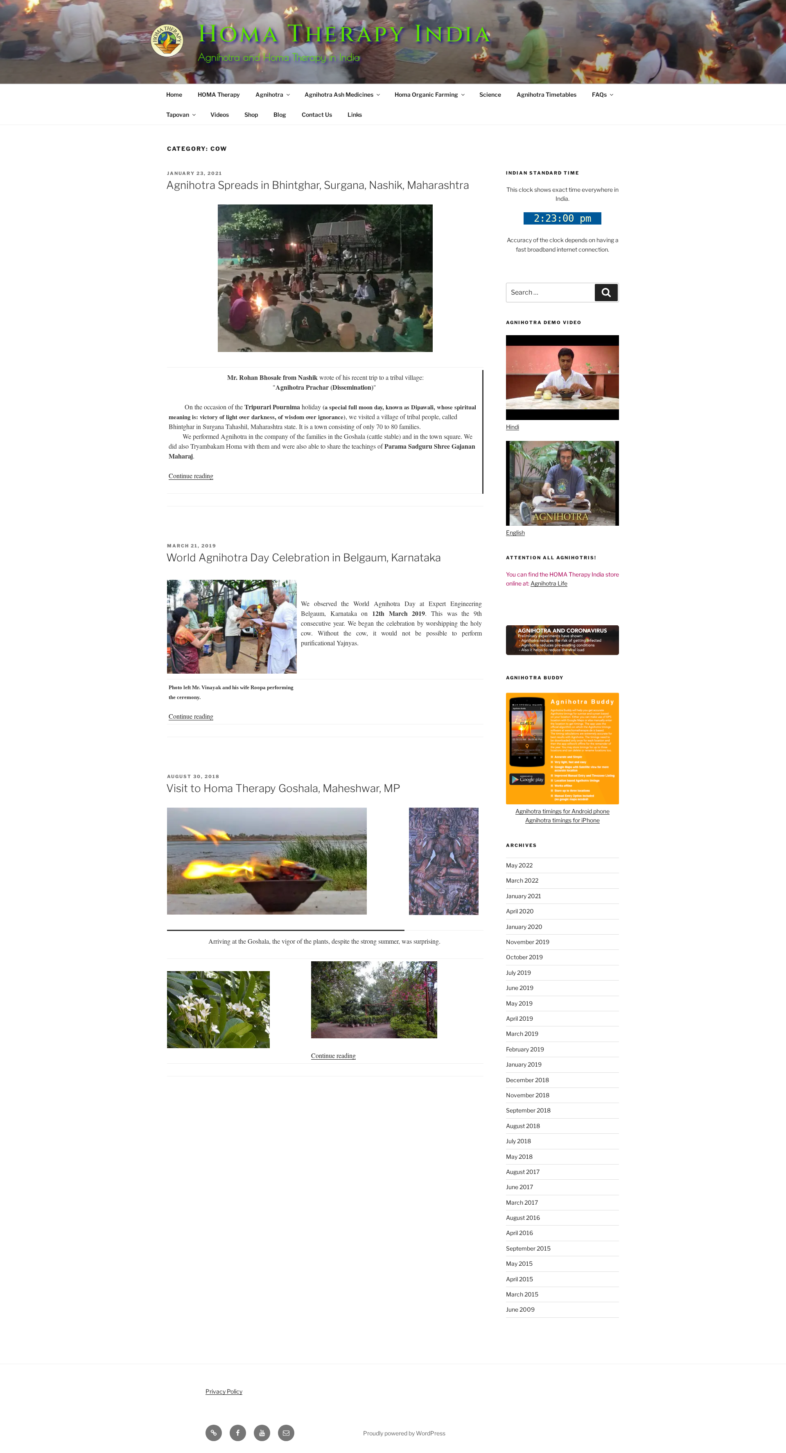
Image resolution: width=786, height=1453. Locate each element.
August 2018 (523, 1125)
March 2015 (522, 1294)
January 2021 (523, 895)
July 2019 (518, 972)
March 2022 (522, 880)
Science (490, 94)
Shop (251, 114)
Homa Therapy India (345, 34)
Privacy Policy (224, 1391)
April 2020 (520, 911)
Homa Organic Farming (426, 94)
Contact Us (317, 114)
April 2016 (519, 1232)
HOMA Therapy (219, 94)
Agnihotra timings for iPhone (562, 820)
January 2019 (524, 1064)
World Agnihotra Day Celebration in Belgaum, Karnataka (303, 557)
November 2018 (527, 1095)
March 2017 (522, 1202)
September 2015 (528, 1248)
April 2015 (519, 1279)
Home (174, 94)
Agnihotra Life (549, 583)
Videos (219, 114)
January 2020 (524, 926)
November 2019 (527, 941)
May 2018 (519, 1156)
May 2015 (519, 1263)
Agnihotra (269, 94)
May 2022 (519, 865)
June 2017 (519, 1186)
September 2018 (528, 1110)
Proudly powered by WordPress (404, 1433)
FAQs (599, 94)
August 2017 (523, 1171)
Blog (279, 114)
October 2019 (524, 957)
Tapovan (177, 114)
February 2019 (525, 1049)
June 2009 (520, 1309)
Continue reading (191, 475)
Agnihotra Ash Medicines (339, 94)
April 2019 (519, 1018)
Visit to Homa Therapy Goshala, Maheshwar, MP (283, 788)
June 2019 (519, 987)
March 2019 (522, 1033)
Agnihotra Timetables (546, 94)
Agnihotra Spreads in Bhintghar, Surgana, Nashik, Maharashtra (317, 185)
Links (355, 114)
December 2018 (527, 1079)
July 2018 (518, 1140)
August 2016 (523, 1217)
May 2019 (519, 1003)
